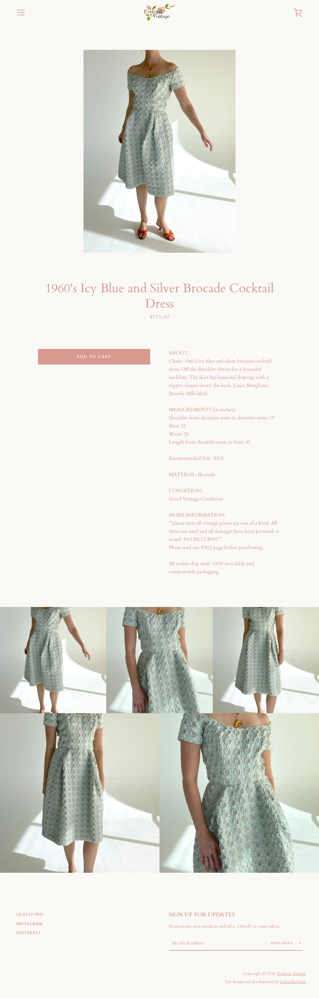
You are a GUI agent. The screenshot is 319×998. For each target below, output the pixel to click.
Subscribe (283, 943)
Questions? (30, 914)
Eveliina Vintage (291, 974)
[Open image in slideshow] (159, 151)
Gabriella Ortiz (293, 982)
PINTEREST (28, 932)
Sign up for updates (202, 915)
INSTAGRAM (29, 923)
